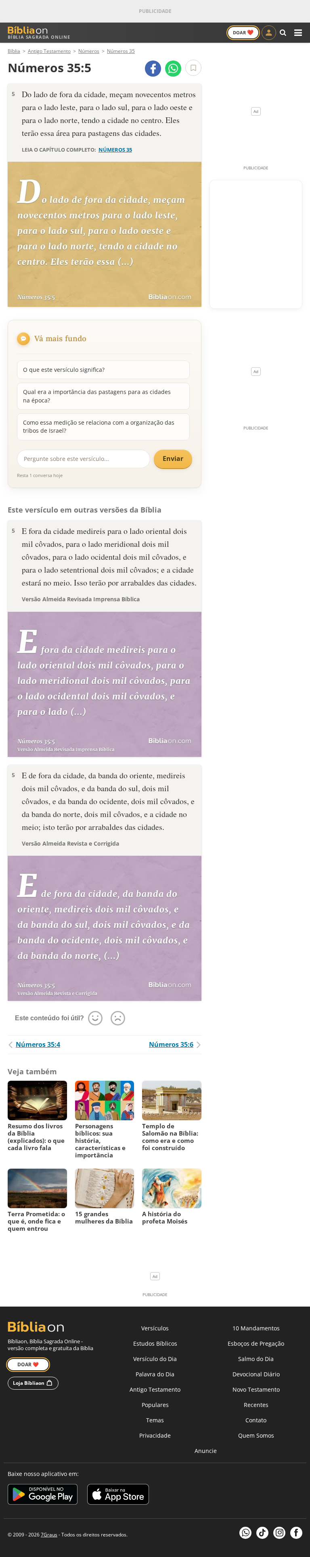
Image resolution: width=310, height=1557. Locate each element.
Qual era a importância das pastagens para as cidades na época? (97, 396)
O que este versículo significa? (64, 369)
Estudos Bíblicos (155, 1343)
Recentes (256, 1405)
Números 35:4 (38, 1044)
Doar (243, 32)
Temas (155, 1420)
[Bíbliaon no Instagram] (279, 1533)
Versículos (155, 1328)
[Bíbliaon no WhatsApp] (245, 1533)
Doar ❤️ (28, 1364)
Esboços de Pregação (256, 1343)
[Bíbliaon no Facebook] (296, 1533)
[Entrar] (269, 32)
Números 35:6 (171, 1044)
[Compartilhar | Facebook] (153, 68)
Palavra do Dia (155, 1374)
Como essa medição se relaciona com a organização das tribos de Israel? (98, 426)
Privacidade (155, 1435)
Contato (255, 1420)
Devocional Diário (256, 1374)
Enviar (173, 458)
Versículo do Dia (155, 1359)
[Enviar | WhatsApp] (173, 68)
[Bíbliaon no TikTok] (262, 1533)
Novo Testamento (256, 1389)
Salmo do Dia (256, 1359)
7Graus (49, 1534)
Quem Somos (256, 1435)
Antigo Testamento (155, 1389)
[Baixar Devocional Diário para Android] (43, 1495)
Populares (155, 1405)
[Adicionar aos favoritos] (193, 68)
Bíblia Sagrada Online (39, 37)
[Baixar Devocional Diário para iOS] (118, 1495)
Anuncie (206, 1451)
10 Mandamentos (256, 1328)
